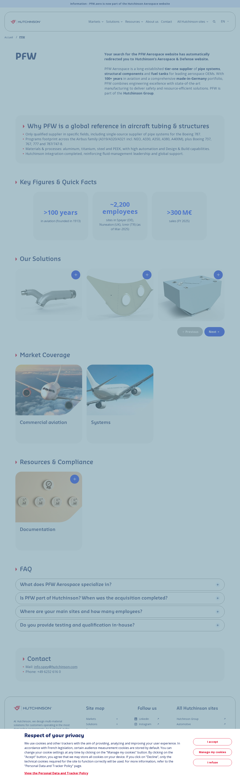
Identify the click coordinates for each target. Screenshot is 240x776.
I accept (212, 742)
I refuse (212, 762)
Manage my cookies (212, 752)
